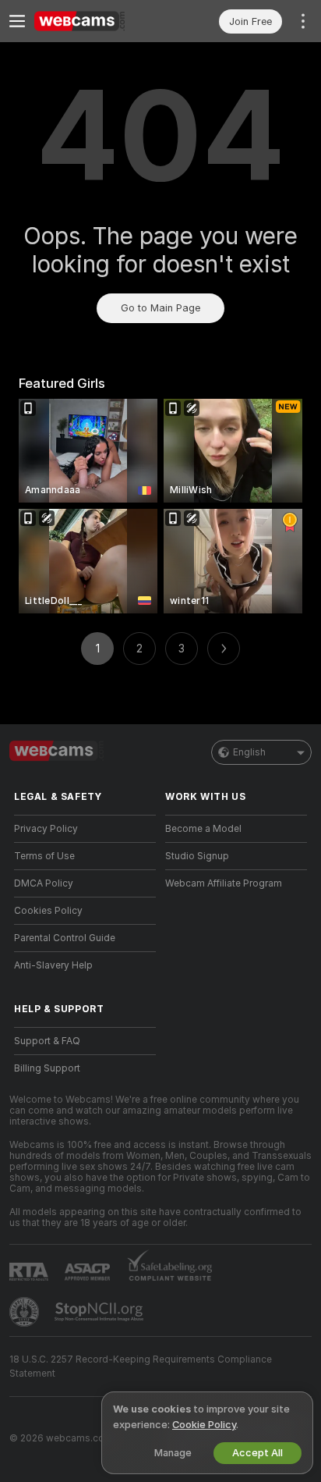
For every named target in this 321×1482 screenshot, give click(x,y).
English (249, 752)
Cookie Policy (204, 1424)
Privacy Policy (46, 828)
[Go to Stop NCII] (100, 1312)
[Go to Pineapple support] (25, 1312)
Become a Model (203, 828)
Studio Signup (197, 856)
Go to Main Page (160, 308)
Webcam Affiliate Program (223, 883)
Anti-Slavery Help (53, 965)
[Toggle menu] (17, 21)
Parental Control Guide (64, 938)
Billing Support (47, 1068)
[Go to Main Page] (97, 21)
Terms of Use (44, 856)
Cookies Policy (48, 910)
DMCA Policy (43, 883)
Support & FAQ (47, 1041)
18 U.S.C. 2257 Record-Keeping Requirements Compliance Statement (140, 1366)
